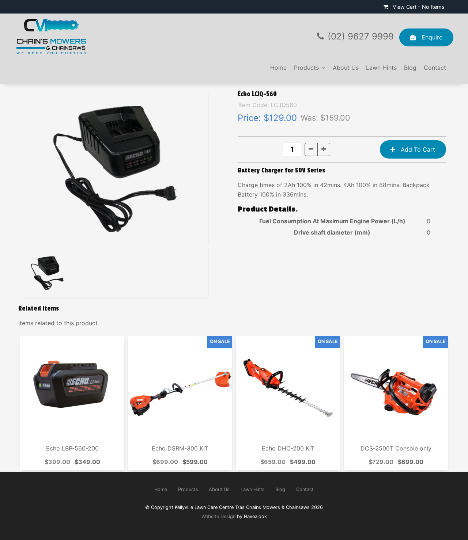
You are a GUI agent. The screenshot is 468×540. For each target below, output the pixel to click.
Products (306, 67)
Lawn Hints (381, 67)
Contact (435, 67)
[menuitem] (161, 489)
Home (278, 67)
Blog (410, 67)
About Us (346, 67)
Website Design (218, 516)
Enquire (432, 37)
